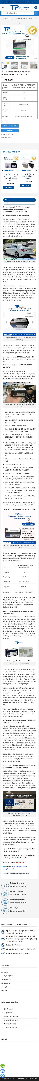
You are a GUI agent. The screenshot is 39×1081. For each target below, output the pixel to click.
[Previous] (4, 43)
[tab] (19, 199)
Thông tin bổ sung (11, 203)
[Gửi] (36, 13)
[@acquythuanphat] (2, 1076)
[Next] (34, 43)
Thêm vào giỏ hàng (10, 126)
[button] (2, 7)
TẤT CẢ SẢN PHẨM (20, 19)
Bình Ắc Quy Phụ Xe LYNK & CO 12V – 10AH (28, 177)
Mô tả (7, 200)
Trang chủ (7, 19)
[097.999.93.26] (2, 1066)
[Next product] (19, 22)
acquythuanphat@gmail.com (19, 873)
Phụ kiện (32, 19)
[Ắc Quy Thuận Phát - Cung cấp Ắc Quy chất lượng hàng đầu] (19, 7)
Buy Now (10, 130)
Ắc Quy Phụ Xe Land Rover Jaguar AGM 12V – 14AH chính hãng (11, 178)
